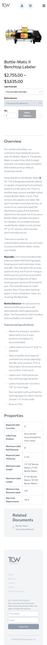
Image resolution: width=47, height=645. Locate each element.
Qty (5, 111)
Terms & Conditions (16, 591)
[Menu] (43, 5)
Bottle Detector (10, 98)
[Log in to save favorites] (40, 115)
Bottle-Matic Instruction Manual (24, 527)
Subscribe (23, 626)
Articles (11, 587)
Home (10, 574)
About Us (12, 579)
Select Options (27, 114)
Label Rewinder (10, 86)
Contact (11, 583)
